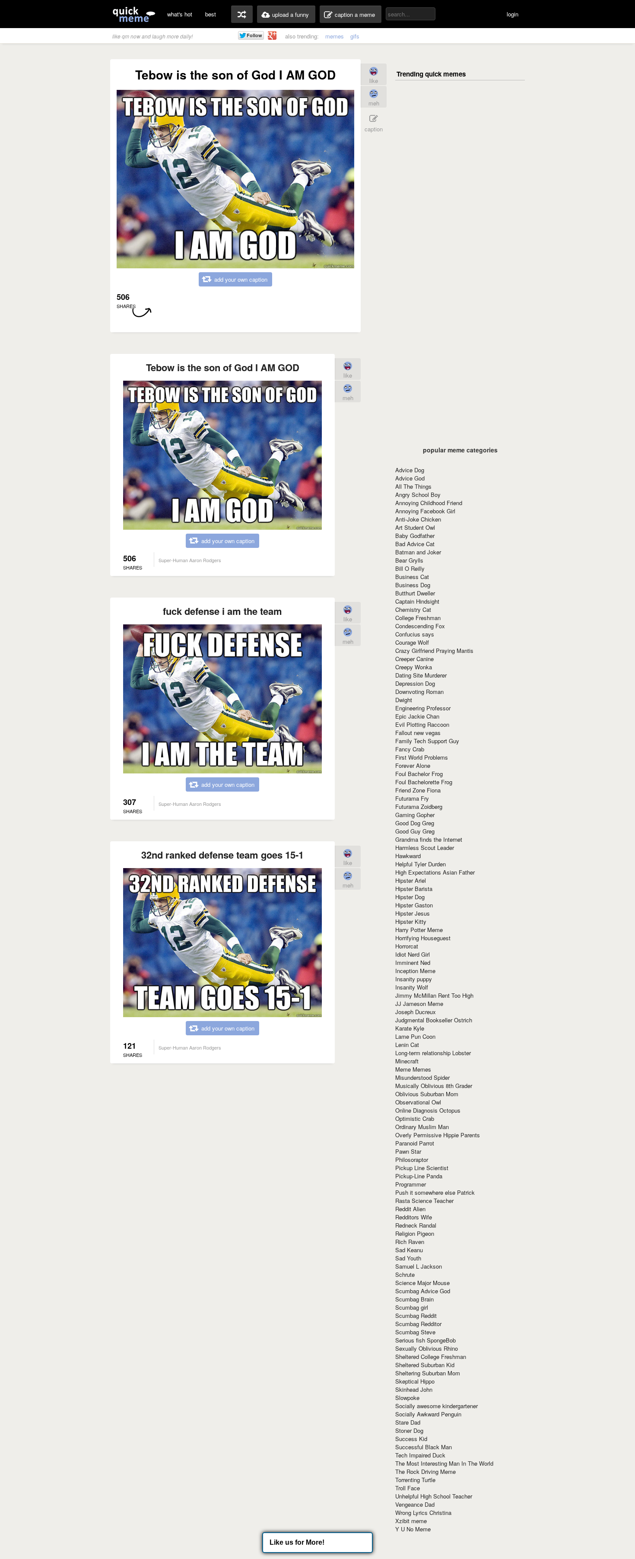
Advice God (410, 478)
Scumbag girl (411, 1307)
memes (334, 36)
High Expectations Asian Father (435, 872)
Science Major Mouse (422, 1283)
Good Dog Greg (414, 823)
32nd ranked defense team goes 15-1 (222, 855)
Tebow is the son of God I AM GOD (222, 367)
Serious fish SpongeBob (425, 1340)
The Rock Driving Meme (425, 1471)
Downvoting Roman (419, 691)
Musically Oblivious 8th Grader (433, 1086)
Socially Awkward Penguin (428, 1414)
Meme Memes (413, 1069)
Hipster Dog (410, 897)
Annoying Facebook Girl (425, 511)
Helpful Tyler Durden (420, 864)
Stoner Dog (409, 1430)
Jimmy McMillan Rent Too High (434, 995)
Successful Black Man (423, 1447)
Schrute (405, 1274)
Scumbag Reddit (416, 1315)
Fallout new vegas (418, 733)
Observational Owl (418, 1102)
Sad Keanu (409, 1250)
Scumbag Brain (414, 1299)
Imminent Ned (412, 962)
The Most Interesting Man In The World (444, 1463)
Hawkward (408, 856)
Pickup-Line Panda (418, 1176)
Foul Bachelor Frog (419, 774)
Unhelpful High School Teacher (433, 1496)
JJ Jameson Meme (419, 1003)
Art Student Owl (415, 527)
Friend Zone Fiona (418, 790)
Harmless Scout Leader (424, 847)
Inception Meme (415, 971)
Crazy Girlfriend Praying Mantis (434, 650)
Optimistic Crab (414, 1118)
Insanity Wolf (411, 987)
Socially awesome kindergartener (436, 1406)
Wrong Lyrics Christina (423, 1512)
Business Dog (412, 585)
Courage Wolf (412, 642)
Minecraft (407, 1061)
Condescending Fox (420, 626)
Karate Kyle (409, 1028)
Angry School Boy (418, 494)
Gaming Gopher (415, 815)
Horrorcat (406, 946)
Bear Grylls (409, 560)
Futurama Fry (412, 798)
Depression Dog (415, 683)
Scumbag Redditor (418, 1324)
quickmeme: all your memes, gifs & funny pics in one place (134, 14)
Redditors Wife (413, 1217)
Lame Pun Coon (415, 1036)
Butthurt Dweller (415, 593)
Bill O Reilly (410, 568)
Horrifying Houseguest (423, 938)
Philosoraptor (411, 1159)
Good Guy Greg (415, 831)
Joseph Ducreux (415, 1012)
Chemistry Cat (413, 609)
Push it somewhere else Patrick (435, 1192)
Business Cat (412, 577)
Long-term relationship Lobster (433, 1053)
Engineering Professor (423, 708)
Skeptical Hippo (415, 1381)
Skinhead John (413, 1389)
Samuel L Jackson (418, 1266)
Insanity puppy (413, 979)
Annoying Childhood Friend (428, 503)
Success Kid (411, 1439)
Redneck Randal (415, 1225)
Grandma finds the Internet (428, 839)
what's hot (179, 14)
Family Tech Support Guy (427, 741)
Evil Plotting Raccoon (422, 724)
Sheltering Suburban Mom (427, 1373)
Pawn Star (408, 1151)
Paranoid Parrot (414, 1143)
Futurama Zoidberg (418, 806)
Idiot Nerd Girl (412, 954)
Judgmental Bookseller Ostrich (433, 1020)
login (512, 14)
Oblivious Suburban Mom (426, 1094)
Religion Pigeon (414, 1233)
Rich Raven (409, 1242)
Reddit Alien (410, 1209)
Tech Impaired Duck (420, 1455)
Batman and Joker (418, 552)
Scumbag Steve (415, 1332)
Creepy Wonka (413, 667)
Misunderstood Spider (422, 1077)
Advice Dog (409, 470)
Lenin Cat (407, 1044)
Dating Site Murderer (421, 675)
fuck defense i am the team (222, 611)
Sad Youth (408, 1258)
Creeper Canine (414, 659)
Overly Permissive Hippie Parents (437, 1135)
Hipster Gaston (414, 905)
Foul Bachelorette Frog (423, 782)
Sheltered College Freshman (430, 1356)
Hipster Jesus (412, 913)
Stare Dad (407, 1422)
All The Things (413, 486)
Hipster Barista (413, 888)
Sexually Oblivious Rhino (426, 1348)
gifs (354, 36)
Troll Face (407, 1488)
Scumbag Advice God (422, 1291)
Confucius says (414, 634)
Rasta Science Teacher (424, 1200)
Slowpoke (407, 1398)
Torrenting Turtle (415, 1480)
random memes (242, 14)
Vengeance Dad (415, 1504)
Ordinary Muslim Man (422, 1127)
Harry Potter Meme (419, 930)
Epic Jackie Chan (417, 716)
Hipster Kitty (410, 921)
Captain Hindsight (417, 601)
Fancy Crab (409, 749)
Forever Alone (412, 765)
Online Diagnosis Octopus (427, 1110)
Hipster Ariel (410, 880)
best (210, 14)
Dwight (403, 700)
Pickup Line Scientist (421, 1168)
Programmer (410, 1184)
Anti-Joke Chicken (418, 519)
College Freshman (418, 618)
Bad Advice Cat (415, 544)
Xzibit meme (411, 1521)
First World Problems (421, 757)
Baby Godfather (415, 535)
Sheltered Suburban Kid (424, 1365)
